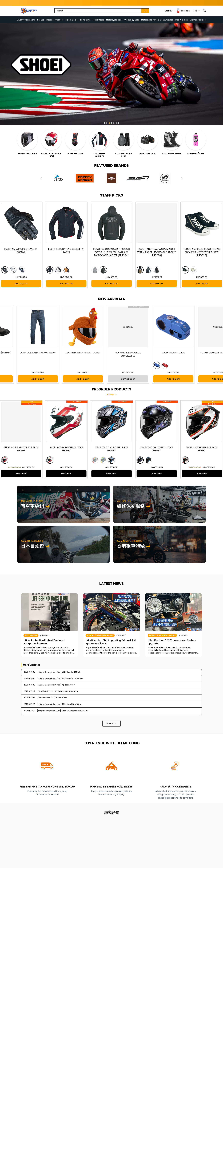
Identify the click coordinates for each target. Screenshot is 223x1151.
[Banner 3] (109, 123)
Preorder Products (54, 20)
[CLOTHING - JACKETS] (99, 139)
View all (111, 723)
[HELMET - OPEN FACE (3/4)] (51, 139)
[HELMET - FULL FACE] (27, 139)
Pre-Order (61, 473)
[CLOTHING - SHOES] (171, 139)
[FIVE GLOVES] (138, 178)
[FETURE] (111, 178)
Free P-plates (181, 20)
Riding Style (85, 20)
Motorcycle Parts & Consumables (157, 20)
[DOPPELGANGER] (84, 178)
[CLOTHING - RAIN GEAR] (123, 139)
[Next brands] (182, 178)
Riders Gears (71, 20)
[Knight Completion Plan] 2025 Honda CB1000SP (111, 2)
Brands (40, 20)
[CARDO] (58, 178)
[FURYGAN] (165, 178)
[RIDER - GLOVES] (75, 139)
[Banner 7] (118, 123)
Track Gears (98, 20)
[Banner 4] (111, 123)
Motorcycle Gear (114, 20)
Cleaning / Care (131, 20)
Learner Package (198, 20)
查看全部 (111, 394)
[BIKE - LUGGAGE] (147, 139)
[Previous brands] (41, 178)
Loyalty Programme (26, 20)
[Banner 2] (106, 123)
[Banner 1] (104, 123)
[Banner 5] (113, 123)
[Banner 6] (116, 123)
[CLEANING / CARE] (195, 139)
